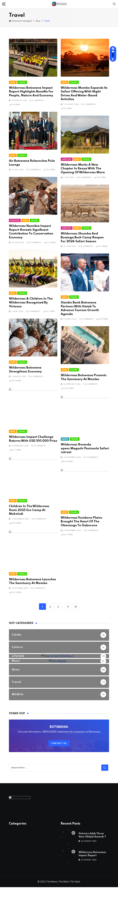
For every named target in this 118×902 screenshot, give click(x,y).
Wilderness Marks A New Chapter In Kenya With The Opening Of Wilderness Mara (83, 168)
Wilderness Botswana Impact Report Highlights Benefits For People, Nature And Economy (31, 91)
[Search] (114, 3)
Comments (38, 100)
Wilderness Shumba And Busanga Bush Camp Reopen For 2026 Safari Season (82, 237)
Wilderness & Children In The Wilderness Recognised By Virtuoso (31, 302)
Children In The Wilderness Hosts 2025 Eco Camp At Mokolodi (29, 510)
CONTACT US (59, 743)
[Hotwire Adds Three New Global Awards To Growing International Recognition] (68, 837)
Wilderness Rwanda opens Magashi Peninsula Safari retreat (85, 448)
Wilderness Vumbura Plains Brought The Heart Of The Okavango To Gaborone (81, 521)
